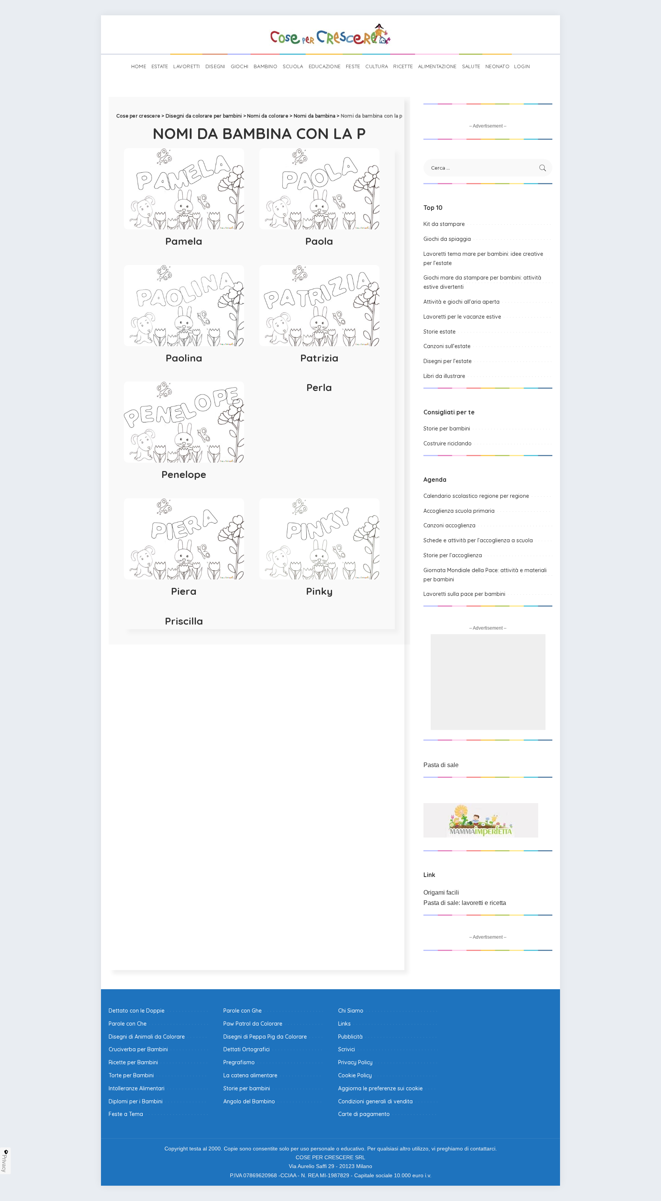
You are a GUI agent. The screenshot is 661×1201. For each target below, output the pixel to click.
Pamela (183, 241)
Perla (319, 387)
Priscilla (184, 621)
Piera (184, 591)
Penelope (183, 474)
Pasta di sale (441, 765)
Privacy (4, 1163)
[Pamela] (184, 188)
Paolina (184, 358)
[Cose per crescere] (330, 34)
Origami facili (441, 892)
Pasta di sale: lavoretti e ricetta (464, 903)
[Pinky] (319, 538)
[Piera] (184, 538)
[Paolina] (184, 305)
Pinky (319, 591)
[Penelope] (184, 422)
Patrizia (319, 358)
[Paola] (319, 188)
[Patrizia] (319, 305)
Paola (319, 241)
